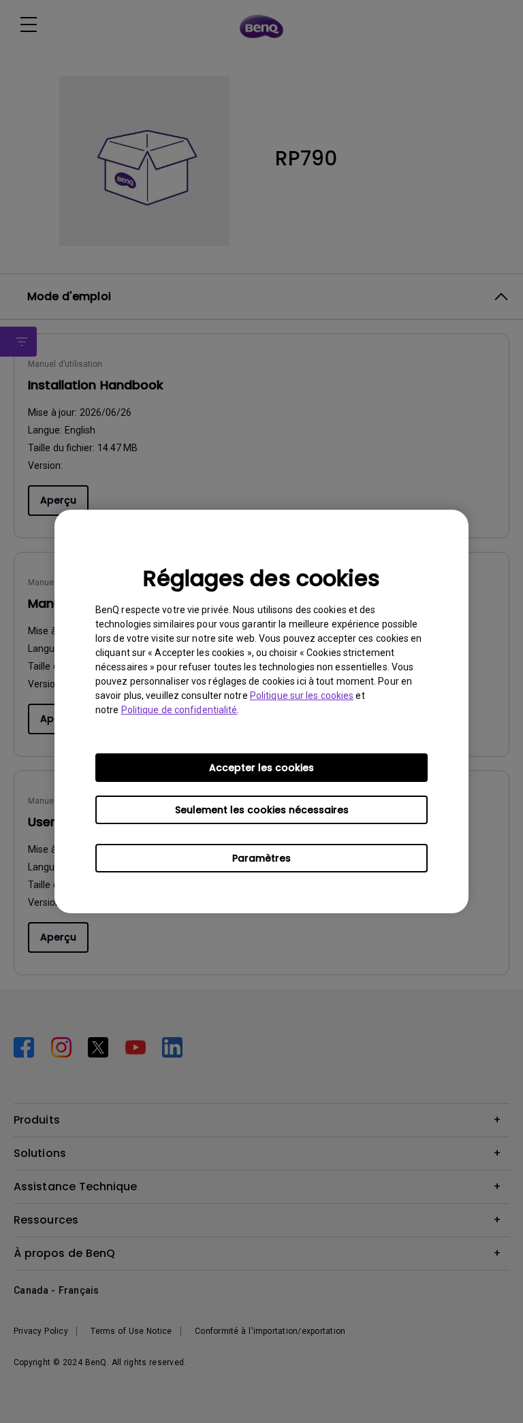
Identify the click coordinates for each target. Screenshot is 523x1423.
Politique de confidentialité (179, 709)
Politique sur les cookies (302, 695)
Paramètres (261, 858)
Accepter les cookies (261, 767)
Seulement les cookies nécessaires (262, 810)
